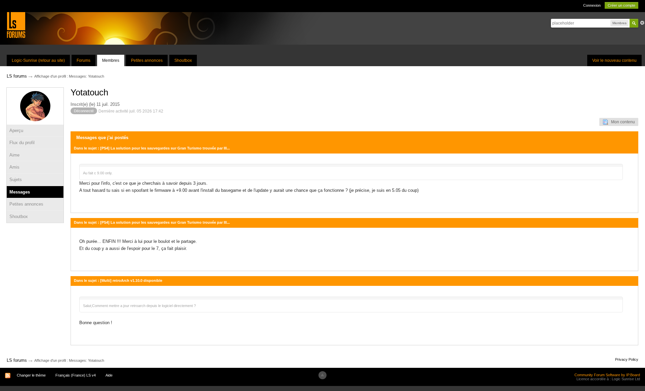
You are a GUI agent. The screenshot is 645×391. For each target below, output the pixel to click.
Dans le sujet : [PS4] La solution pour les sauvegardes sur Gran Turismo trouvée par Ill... (152, 148)
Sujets (15, 179)
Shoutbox (183, 60)
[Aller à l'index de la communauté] (16, 24)
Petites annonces (147, 60)
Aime (14, 155)
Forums (83, 60)
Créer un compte (621, 5)
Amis (14, 167)
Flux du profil (22, 142)
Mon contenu (621, 122)
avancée (642, 23)
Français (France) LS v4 (75, 375)
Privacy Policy (626, 359)
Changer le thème (31, 375)
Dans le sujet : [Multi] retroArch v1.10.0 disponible (118, 280)
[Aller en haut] (322, 375)
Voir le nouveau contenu (614, 60)
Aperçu (16, 130)
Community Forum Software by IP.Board (607, 375)
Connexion (592, 5)
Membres (110, 60)
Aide (109, 375)
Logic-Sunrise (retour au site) (38, 60)
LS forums (17, 360)
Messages (19, 191)
